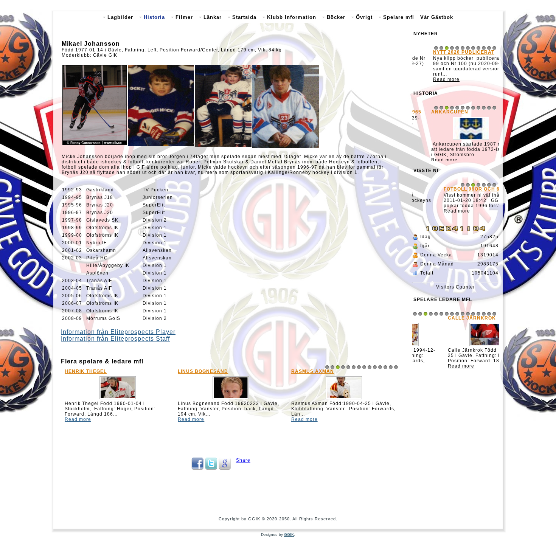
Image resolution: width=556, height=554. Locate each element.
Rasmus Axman (312, 371)
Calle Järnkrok (440, 322)
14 (396, 367)
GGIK (289, 534)
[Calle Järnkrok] (455, 350)
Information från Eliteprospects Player (118, 332)
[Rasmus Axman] (344, 399)
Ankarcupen (434, 113)
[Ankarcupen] (455, 141)
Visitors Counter (455, 291)
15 (489, 318)
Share (243, 460)
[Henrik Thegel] (117, 399)
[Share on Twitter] (211, 468)
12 (385, 367)
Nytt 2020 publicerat (446, 52)
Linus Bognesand (203, 371)
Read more (78, 419)
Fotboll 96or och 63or (449, 194)
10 (375, 367)
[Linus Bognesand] (230, 399)
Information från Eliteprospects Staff (115, 338)
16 (494, 318)
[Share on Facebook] (197, 468)
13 (390, 367)
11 (380, 367)
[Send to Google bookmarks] (225, 468)
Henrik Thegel (86, 371)
